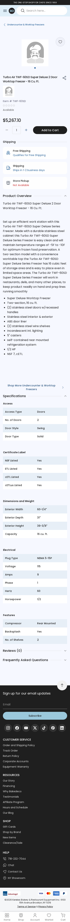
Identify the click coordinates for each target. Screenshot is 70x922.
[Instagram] (8, 728)
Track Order (10, 750)
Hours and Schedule (15, 807)
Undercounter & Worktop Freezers (25, 24)
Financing (9, 786)
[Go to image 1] (35, 68)
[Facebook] (17, 728)
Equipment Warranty (16, 766)
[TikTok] (44, 728)
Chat (11, 865)
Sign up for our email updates (27, 693)
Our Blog (8, 813)
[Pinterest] (53, 728)
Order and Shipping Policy (19, 745)
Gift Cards (9, 827)
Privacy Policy (45, 906)
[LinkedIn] (62, 728)
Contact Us (15, 871)
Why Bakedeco (12, 791)
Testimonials (11, 797)
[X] (35, 728)
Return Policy (11, 756)
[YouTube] (26, 728)
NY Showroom (16, 878)
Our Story (9, 780)
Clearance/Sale (12, 843)
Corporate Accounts (16, 761)
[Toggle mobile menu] (5, 11)
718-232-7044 (17, 859)
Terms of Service (26, 906)
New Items (9, 837)
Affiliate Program (13, 802)
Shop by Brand (12, 832)
